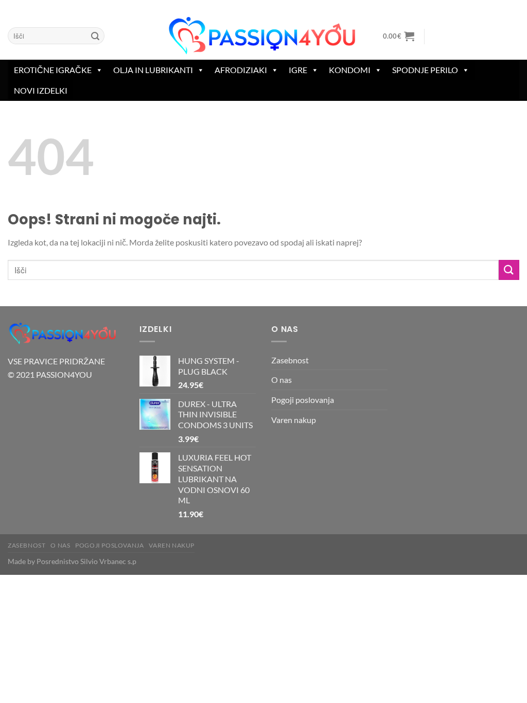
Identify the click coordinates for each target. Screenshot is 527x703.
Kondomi (350, 70)
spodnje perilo (425, 70)
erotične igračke (53, 70)
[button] (398, 36)
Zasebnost (290, 360)
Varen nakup (293, 420)
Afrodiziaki (241, 70)
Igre (298, 70)
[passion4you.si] (263, 36)
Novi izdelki (40, 90)
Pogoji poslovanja (302, 400)
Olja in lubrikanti (153, 70)
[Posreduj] (95, 36)
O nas (281, 379)
